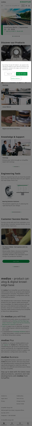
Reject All (9, 73)
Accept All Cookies (22, 73)
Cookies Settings (15, 78)
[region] (16, 71)
